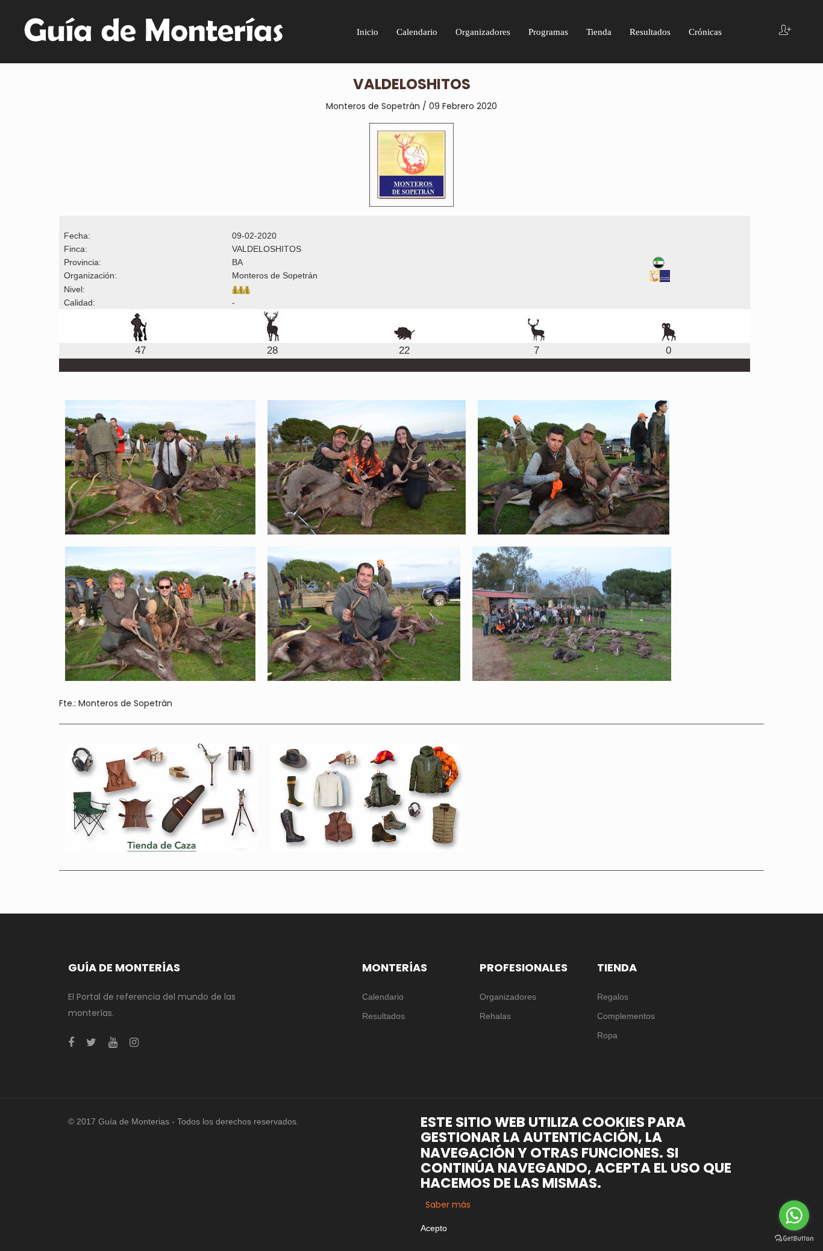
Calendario (383, 997)
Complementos (626, 1016)
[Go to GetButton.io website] (794, 1239)
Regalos (612, 997)
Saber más (448, 1205)
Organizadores (508, 997)
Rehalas (495, 1016)
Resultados (383, 1016)
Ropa (607, 1035)
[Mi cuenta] (785, 31)
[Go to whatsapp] (794, 1215)
